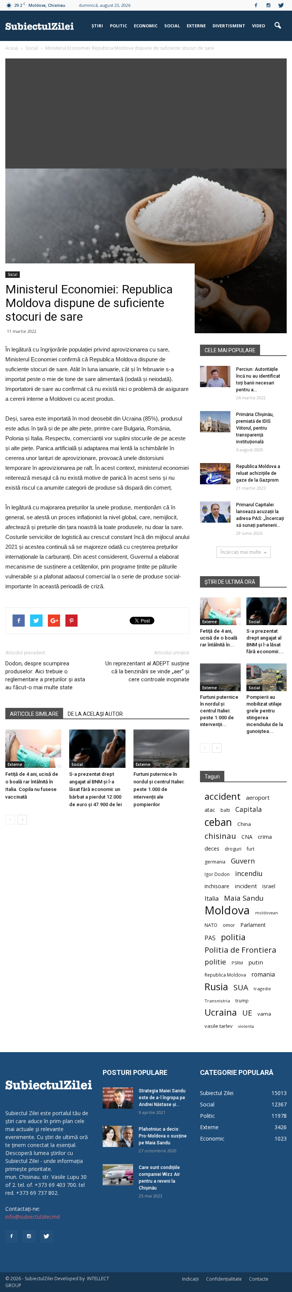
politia (233, 937)
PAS (210, 938)
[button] (277, 26)
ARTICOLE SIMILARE (34, 714)
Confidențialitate (224, 1279)
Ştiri (97, 25)
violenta (246, 1026)
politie (215, 962)
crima (265, 836)
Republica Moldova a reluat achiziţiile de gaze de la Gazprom (258, 473)
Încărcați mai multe (241, 552)
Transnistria (217, 1001)
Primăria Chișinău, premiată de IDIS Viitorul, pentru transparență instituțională (255, 428)
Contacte (258, 1279)
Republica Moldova (225, 975)
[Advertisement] (146, 111)
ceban (218, 822)
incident (246, 886)
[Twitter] (281, 5)
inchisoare (217, 886)
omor (229, 925)
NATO (211, 925)
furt (250, 849)
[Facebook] (256, 5)
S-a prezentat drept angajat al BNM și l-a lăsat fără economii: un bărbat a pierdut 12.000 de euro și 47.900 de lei (95, 789)
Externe (196, 25)
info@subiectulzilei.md (32, 1216)
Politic (118, 25)
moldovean (266, 912)
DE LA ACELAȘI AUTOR (95, 714)
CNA (246, 836)
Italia (212, 899)
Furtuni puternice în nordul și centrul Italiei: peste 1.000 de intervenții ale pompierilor (158, 789)
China (244, 824)
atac (210, 809)
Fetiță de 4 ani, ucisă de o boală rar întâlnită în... (218, 638)
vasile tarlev (219, 1026)
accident (223, 796)
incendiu (249, 874)
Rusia (216, 987)
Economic (145, 25)
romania (263, 974)
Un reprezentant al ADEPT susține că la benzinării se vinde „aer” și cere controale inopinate (147, 671)
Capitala (248, 809)
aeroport (258, 797)
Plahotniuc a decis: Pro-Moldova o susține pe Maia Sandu (163, 1136)
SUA (240, 987)
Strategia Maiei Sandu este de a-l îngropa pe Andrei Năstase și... (162, 1097)
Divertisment (229, 25)
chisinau (220, 836)
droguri (233, 848)
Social (172, 25)
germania (215, 862)
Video (258, 25)
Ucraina (221, 1012)
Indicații (190, 1279)
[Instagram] (268, 5)
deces (212, 848)
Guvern (243, 861)
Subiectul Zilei (216, 1093)
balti (225, 810)
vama (264, 1013)
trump (242, 1000)
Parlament (253, 924)
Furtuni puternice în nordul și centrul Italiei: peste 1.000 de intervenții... (219, 710)
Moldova (227, 910)
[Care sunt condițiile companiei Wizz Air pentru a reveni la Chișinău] (118, 1174)
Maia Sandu (243, 898)
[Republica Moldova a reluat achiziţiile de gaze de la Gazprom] (215, 473)
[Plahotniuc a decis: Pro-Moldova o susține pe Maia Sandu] (118, 1136)
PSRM (237, 963)
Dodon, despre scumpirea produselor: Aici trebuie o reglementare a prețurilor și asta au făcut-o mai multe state (45, 675)
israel (268, 886)
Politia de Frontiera (240, 950)
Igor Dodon (217, 874)
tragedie (262, 988)
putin (255, 962)
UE (247, 1013)
